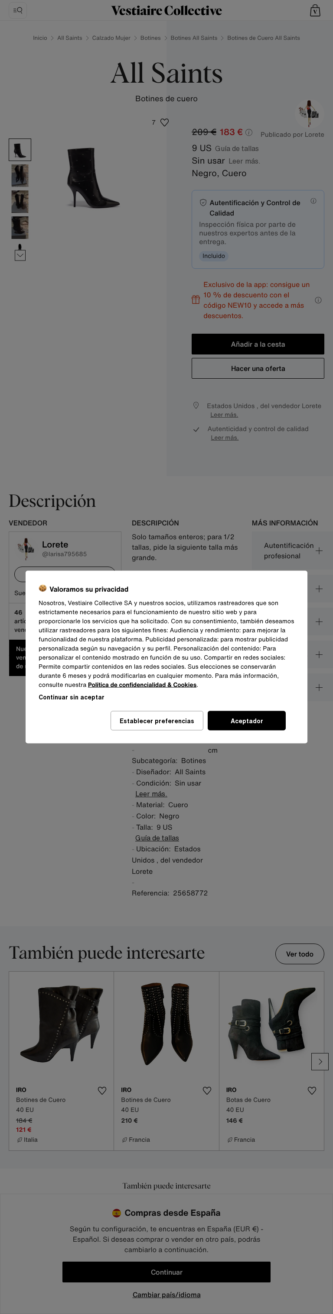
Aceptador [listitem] (247, 720)
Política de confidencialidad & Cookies (142, 684)
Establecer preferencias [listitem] (157, 720)
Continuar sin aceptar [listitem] (71, 697)
